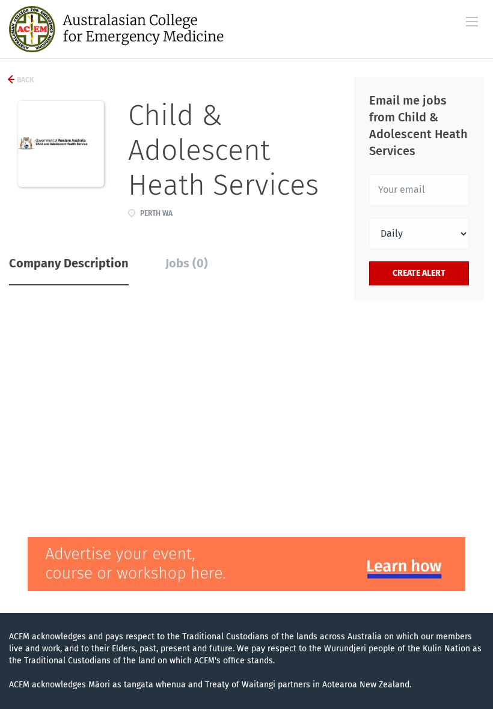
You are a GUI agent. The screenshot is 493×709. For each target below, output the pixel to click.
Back (24, 80)
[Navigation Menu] (472, 21)
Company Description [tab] (69, 263)
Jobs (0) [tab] (186, 263)
